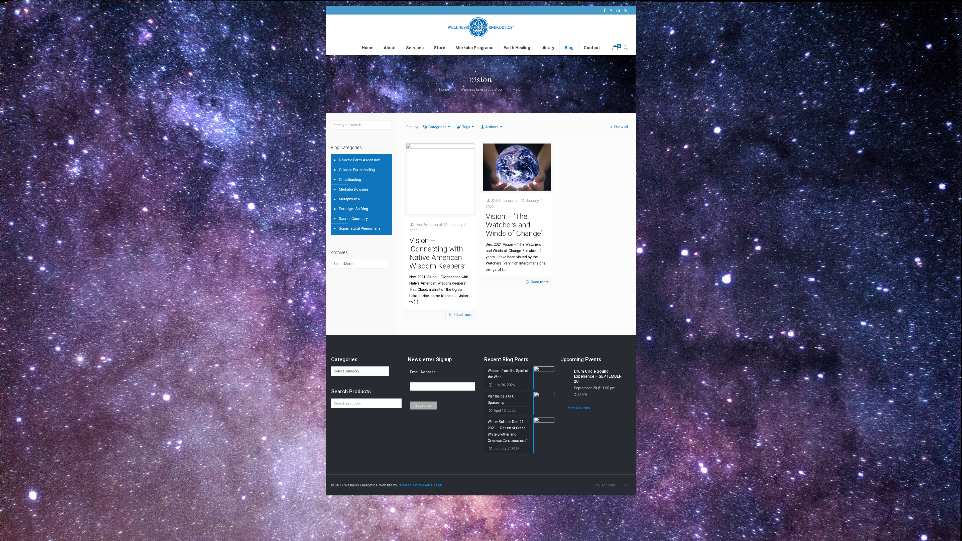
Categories (437, 127)
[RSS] (625, 10)
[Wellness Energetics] (480, 27)
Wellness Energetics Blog (481, 89)
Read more (463, 314)
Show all (621, 127)
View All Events (579, 408)
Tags (466, 127)
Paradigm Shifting (353, 209)
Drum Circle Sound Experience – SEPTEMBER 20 (598, 376)
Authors (492, 127)
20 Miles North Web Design (420, 485)
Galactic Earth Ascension (359, 160)
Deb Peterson (427, 224)
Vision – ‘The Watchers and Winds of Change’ (514, 225)
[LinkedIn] (618, 10)
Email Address (422, 372)
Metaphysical (349, 199)
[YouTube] (611, 10)
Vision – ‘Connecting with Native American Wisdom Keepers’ (437, 253)
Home (444, 89)
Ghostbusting (350, 179)
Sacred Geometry (353, 218)
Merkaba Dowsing (353, 189)
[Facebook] (605, 10)
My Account (605, 485)
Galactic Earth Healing (357, 170)
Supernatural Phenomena (360, 228)
